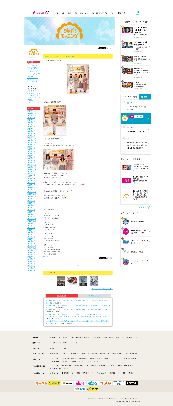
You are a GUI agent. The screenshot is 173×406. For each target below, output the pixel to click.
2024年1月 (31, 136)
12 (35, 93)
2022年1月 (31, 189)
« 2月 (30, 102)
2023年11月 (31, 140)
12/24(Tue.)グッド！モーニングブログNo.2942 (33, 80)
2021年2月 (31, 214)
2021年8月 (31, 201)
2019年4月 (31, 264)
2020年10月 (31, 223)
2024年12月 (31, 111)
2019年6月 (31, 259)
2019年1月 (31, 270)
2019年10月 (31, 250)
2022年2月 (31, 187)
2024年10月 (31, 115)
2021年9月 (31, 198)
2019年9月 (31, 252)
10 (32, 93)
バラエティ (69, 13)
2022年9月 (31, 171)
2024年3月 (31, 131)
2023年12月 (31, 138)
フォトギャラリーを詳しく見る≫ (102, 289)
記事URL (45, 256)
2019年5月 (31, 261)
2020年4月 (31, 237)
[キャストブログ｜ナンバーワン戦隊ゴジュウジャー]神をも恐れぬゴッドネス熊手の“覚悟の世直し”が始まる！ (78, 310)
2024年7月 (31, 122)
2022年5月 (31, 180)
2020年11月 (31, 221)
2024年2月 (31, 133)
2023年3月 (31, 158)
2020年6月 (31, 232)
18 (33, 95)
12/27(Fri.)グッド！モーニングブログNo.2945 (33, 71)
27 (37, 97)
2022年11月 (31, 167)
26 (35, 97)
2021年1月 (31, 216)
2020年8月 (31, 228)
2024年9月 (31, 118)
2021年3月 (31, 212)
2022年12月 (31, 165)
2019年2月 (31, 268)
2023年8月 (31, 147)
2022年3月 (31, 185)
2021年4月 (31, 210)
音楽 (76, 13)
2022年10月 (31, 169)
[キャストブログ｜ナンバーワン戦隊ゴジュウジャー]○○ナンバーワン (66, 314)
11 (33, 93)
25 (33, 97)
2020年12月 (31, 219)
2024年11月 (31, 113)
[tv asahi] (41, 13)
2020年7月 (31, 230)
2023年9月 (31, 144)
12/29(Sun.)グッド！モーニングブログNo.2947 (33, 64)
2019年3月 (31, 266)
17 (32, 95)
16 (30, 95)
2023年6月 (31, 151)
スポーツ (113, 13)
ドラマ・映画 (60, 13)
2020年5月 (31, 234)
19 (35, 95)
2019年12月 (31, 246)
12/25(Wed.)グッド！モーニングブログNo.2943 (33, 77)
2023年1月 (31, 163)
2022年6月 (31, 178)
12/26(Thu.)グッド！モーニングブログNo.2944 (33, 74)
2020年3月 (31, 239)
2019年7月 (31, 257)
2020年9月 (31, 225)
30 (30, 100)
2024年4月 (31, 129)
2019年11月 (31, 248)
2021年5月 (31, 207)
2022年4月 (31, 183)
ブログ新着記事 (61, 296)
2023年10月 (31, 142)
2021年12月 (31, 192)
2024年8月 (31, 120)
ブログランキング (94, 296)
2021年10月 (31, 196)
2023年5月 (31, 154)
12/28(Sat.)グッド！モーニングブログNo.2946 (33, 67)
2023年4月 (31, 156)
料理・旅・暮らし (123, 13)
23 (30, 97)
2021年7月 (31, 203)
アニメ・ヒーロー (84, 13)
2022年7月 (31, 176)
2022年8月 (31, 174)
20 (37, 95)
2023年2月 (31, 160)
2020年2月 (31, 241)
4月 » (37, 102)
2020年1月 (31, 243)
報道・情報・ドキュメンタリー (100, 13)
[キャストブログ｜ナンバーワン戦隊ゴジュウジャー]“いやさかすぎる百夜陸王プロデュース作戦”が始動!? (76, 316)
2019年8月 (31, 255)
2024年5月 (31, 127)
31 (32, 100)
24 (32, 97)
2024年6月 (31, 124)
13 (37, 93)
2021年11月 (31, 194)
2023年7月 (31, 149)
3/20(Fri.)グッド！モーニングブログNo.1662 (59, 56)
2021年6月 (31, 205)
